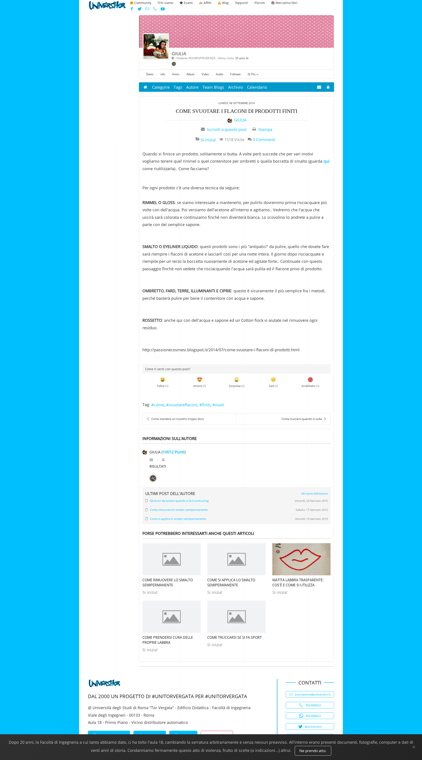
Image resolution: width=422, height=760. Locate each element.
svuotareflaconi (183, 404)
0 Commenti (264, 139)
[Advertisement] (109, 81)
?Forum (259, 3)
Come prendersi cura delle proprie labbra (167, 640)
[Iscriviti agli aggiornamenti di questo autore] (151, 460)
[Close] (413, 747)
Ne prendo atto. (313, 750)
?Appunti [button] (241, 3)
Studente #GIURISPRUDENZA (195, 58)
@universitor (313, 727)
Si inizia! (208, 139)
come (159, 404)
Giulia (179, 53)
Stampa (265, 129)
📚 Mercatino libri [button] (284, 3)
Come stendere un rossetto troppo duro (177, 419)
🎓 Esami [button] (186, 3)
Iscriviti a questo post (227, 129)
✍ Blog (223, 3)
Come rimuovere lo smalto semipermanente (167, 582)
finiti (206, 404)
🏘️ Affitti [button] (205, 3)
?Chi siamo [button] (165, 3)
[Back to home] (107, 5)
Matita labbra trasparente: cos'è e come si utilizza (298, 582)
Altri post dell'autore (314, 493)
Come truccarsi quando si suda (302, 419)
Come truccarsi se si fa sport (234, 637)
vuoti (219, 404)
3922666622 (313, 705)
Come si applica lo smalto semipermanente (231, 582)
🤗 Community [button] (140, 3)
